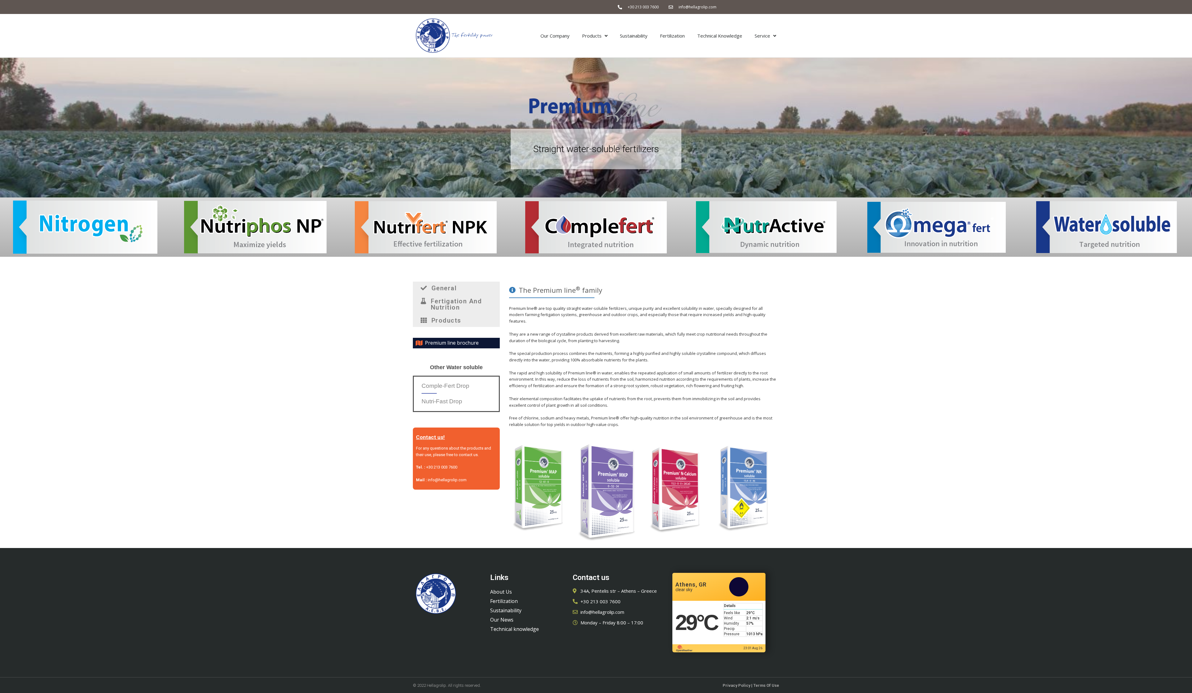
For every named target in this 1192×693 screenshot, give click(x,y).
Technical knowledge (514, 629)
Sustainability (634, 36)
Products (592, 36)
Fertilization (672, 36)
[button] (456, 288)
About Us (501, 591)
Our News (501, 619)
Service (762, 36)
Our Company (555, 36)
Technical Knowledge (719, 36)
